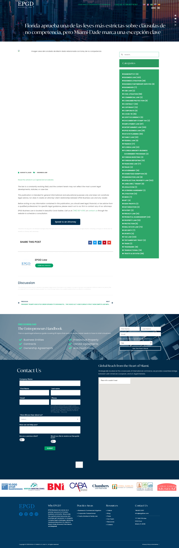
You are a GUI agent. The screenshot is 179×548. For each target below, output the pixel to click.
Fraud (127, 167)
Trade (126, 243)
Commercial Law (131, 97)
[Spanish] (159, 4)
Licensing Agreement (133, 190)
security (128, 230)
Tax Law (128, 237)
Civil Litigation (131, 94)
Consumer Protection (134, 100)
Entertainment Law (132, 127)
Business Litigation (132, 81)
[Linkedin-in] (175, 21)
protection (129, 223)
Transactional (131, 250)
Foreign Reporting (132, 160)
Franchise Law (130, 164)
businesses (129, 87)
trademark (129, 247)
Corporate (129, 110)
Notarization (130, 207)
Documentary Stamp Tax (135, 120)
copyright (129, 107)
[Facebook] (175, 15)
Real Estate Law (131, 227)
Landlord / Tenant (132, 184)
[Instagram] (175, 24)
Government (129, 170)
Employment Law (131, 124)
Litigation (128, 194)
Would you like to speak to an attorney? (136, 339)
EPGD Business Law (132, 130)
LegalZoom (129, 187)
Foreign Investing (132, 157)
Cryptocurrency (132, 117)
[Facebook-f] (21, 514)
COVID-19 (128, 114)
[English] (144, 4)
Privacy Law (129, 213)
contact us (92, 210)
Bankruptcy (129, 74)
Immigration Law (131, 177)
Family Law (129, 137)
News (126, 197)
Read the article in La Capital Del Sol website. (36, 180)
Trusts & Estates (132, 253)
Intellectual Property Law (136, 180)
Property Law (130, 220)
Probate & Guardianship (135, 217)
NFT (125, 200)
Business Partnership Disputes (137, 84)
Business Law (42, 173)
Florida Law (129, 147)
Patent (127, 210)
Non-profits (130, 204)
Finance (127, 144)
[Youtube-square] (26, 514)
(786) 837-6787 (79, 210)
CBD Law (128, 91)
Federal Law (129, 140)
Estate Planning (131, 134)
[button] (159, 8)
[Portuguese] (151, 4)
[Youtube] (175, 18)
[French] (148, 4)
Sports (127, 233)
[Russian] (155, 4)
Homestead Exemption (134, 174)
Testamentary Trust (133, 240)
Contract (129, 104)
